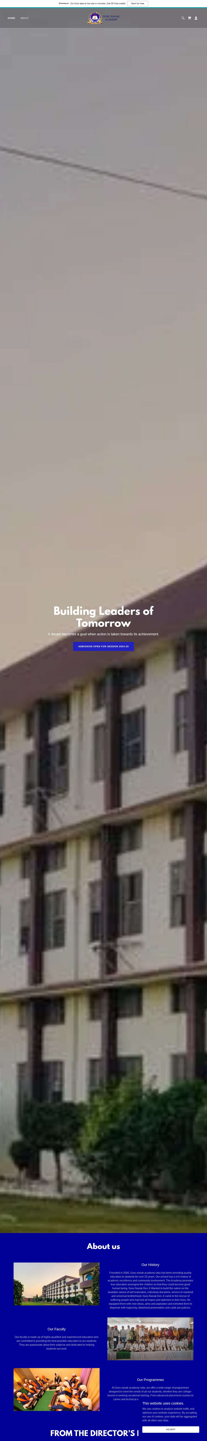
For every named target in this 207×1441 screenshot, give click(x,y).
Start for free (137, 3)
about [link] (24, 18)
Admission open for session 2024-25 (103, 646)
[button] (189, 18)
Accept (170, 1429)
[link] (103, 17)
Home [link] (11, 18)
